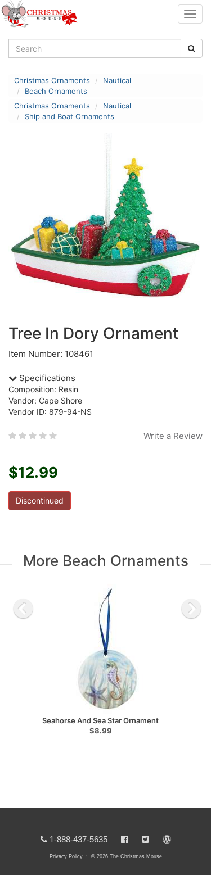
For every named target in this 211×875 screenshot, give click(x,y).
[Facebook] (124, 839)
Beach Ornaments (56, 91)
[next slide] (191, 608)
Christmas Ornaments (52, 80)
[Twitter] (145, 839)
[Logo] (43, 14)
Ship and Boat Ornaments (69, 116)
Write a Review (173, 435)
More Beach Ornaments (105, 560)
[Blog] (167, 839)
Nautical (117, 80)
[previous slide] (23, 608)
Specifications (46, 378)
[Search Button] (192, 48)
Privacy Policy (66, 856)
